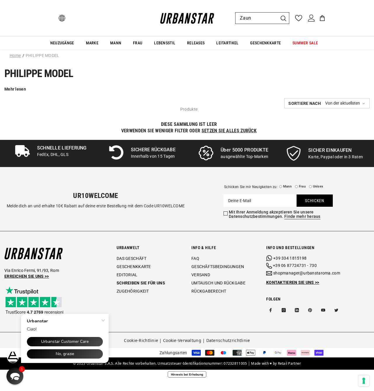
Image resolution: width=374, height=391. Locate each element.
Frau (302, 186)
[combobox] (256, 18)
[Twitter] (336, 310)
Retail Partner (289, 363)
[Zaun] (262, 18)
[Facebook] (270, 310)
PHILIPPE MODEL (42, 55)
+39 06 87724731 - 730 (295, 265)
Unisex (318, 186)
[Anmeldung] (311, 18)
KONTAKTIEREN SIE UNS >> (292, 282)
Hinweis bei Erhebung (187, 374)
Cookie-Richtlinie (141, 340)
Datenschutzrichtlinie (228, 340)
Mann (287, 186)
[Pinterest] (310, 310)
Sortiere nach (304, 103)
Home (15, 55)
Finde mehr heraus (302, 216)
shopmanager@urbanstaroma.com (306, 273)
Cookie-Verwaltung (182, 340)
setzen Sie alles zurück (229, 130)
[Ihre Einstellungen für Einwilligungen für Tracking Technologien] (363, 380)
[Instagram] (283, 310)
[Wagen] (322, 18)
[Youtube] (323, 310)
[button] (327, 103)
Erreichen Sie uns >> (26, 276)
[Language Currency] (61, 18)
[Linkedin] (296, 310)
